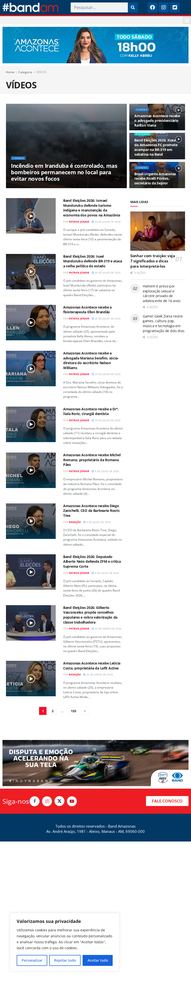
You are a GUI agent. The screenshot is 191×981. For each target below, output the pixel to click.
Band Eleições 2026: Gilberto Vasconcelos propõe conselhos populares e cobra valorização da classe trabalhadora (90, 615)
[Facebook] (152, 7)
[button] (187, 20)
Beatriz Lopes (26, 188)
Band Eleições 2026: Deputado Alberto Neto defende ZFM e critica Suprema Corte (92, 561)
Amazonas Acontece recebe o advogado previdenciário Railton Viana (157, 120)
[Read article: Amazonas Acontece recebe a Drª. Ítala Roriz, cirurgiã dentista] (31, 424)
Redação (75, 522)
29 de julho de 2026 (107, 374)
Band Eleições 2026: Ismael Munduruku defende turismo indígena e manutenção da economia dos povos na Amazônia (91, 207)
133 (73, 711)
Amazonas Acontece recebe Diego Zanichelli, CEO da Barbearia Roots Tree (91, 510)
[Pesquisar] (133, 7)
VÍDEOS (41, 72)
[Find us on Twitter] (59, 801)
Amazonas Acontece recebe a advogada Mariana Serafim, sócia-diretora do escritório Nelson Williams (91, 360)
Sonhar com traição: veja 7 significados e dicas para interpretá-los (152, 261)
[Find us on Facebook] (35, 801)
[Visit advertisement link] (95, 45)
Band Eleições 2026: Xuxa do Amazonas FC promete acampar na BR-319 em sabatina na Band (155, 147)
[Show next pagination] (85, 711)
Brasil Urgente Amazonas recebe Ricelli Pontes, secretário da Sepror (155, 179)
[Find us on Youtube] (72, 801)
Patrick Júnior (79, 221)
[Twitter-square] (175, 7)
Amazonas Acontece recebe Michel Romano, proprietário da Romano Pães (91, 460)
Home (10, 72)
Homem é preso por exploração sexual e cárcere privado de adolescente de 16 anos (162, 293)
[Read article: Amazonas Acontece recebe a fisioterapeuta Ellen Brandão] (31, 322)
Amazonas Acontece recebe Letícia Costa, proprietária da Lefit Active (91, 665)
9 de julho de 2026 (106, 471)
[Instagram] (164, 7)
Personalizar (32, 960)
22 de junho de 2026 (107, 628)
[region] (64, 942)
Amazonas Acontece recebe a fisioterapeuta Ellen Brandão (87, 310)
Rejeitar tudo (65, 960)
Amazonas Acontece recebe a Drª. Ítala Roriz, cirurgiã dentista (90, 411)
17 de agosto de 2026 (55, 188)
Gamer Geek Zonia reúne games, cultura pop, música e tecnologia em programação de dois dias (163, 323)
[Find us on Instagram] (47, 801)
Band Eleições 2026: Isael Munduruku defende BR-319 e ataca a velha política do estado (92, 261)
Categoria (25, 72)
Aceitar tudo (98, 960)
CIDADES (18, 158)
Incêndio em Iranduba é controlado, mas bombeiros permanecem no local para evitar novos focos (64, 172)
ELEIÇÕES (142, 134)
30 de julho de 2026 (107, 221)
